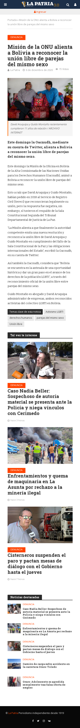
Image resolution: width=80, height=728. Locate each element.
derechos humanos (21, 317)
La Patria (15, 70)
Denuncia (16, 37)
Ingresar (41, 11)
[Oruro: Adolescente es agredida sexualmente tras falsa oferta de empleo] (14, 682)
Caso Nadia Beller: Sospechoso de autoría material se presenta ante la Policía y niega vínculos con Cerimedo (40, 402)
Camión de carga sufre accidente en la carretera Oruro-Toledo (46, 665)
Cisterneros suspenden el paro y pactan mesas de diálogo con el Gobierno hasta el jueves (37, 563)
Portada (12, 20)
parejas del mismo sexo (50, 317)
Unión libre (16, 324)
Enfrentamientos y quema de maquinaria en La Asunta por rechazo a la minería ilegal (38, 484)
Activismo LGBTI (54, 311)
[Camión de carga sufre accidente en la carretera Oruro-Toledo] (14, 664)
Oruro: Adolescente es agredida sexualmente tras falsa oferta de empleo (44, 684)
